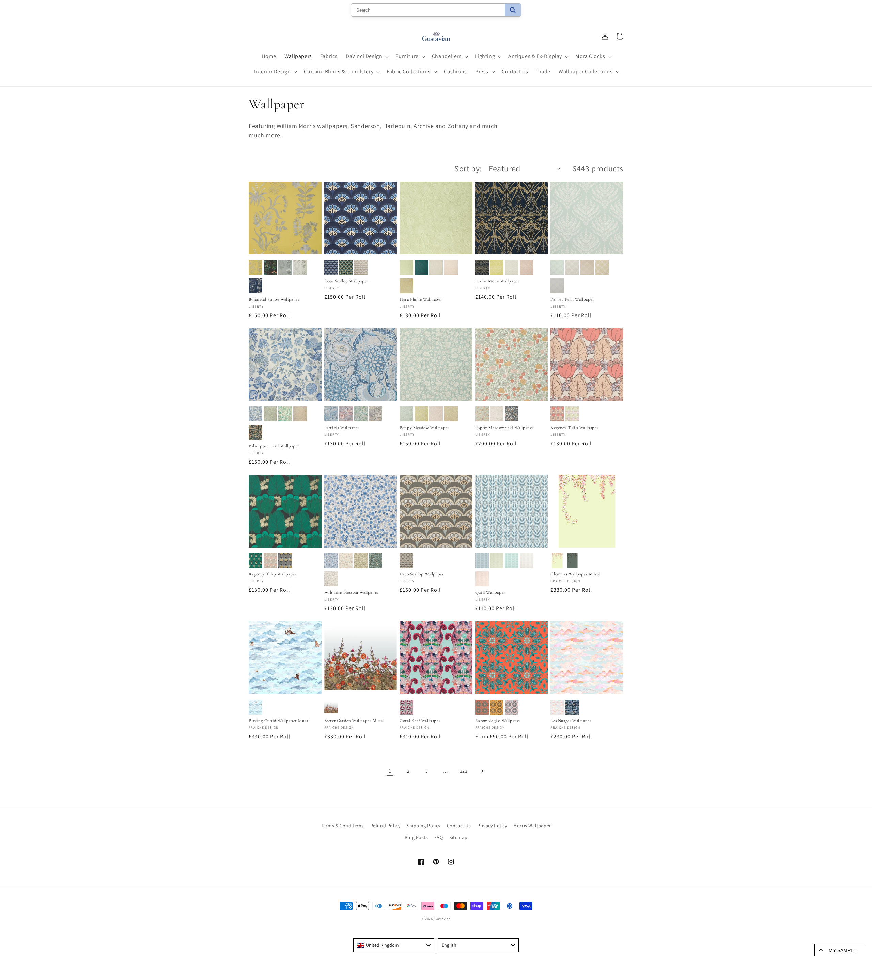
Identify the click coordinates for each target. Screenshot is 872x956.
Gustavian (442, 918)
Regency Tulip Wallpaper (574, 427)
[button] (366, 56)
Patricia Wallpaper (342, 427)
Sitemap (458, 837)
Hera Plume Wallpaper (421, 299)
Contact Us (459, 825)
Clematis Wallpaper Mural (575, 574)
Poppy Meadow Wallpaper (424, 427)
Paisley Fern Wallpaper (572, 299)
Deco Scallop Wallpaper (346, 281)
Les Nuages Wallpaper (570, 720)
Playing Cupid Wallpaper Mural (279, 720)
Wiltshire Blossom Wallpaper (351, 592)
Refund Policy (385, 825)
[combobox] (393, 945)
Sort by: (468, 168)
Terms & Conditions (342, 825)
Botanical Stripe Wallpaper (274, 299)
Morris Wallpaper (532, 825)
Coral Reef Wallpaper (420, 720)
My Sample (842, 950)
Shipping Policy (423, 825)
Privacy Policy (492, 825)
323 (464, 771)
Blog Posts (416, 837)
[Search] (513, 10)
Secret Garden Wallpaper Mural (354, 720)
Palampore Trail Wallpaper (274, 446)
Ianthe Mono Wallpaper (497, 281)
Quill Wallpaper (490, 592)
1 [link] (390, 770)
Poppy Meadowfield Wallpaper (504, 427)
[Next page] (481, 771)
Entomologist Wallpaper (498, 720)
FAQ (438, 837)
